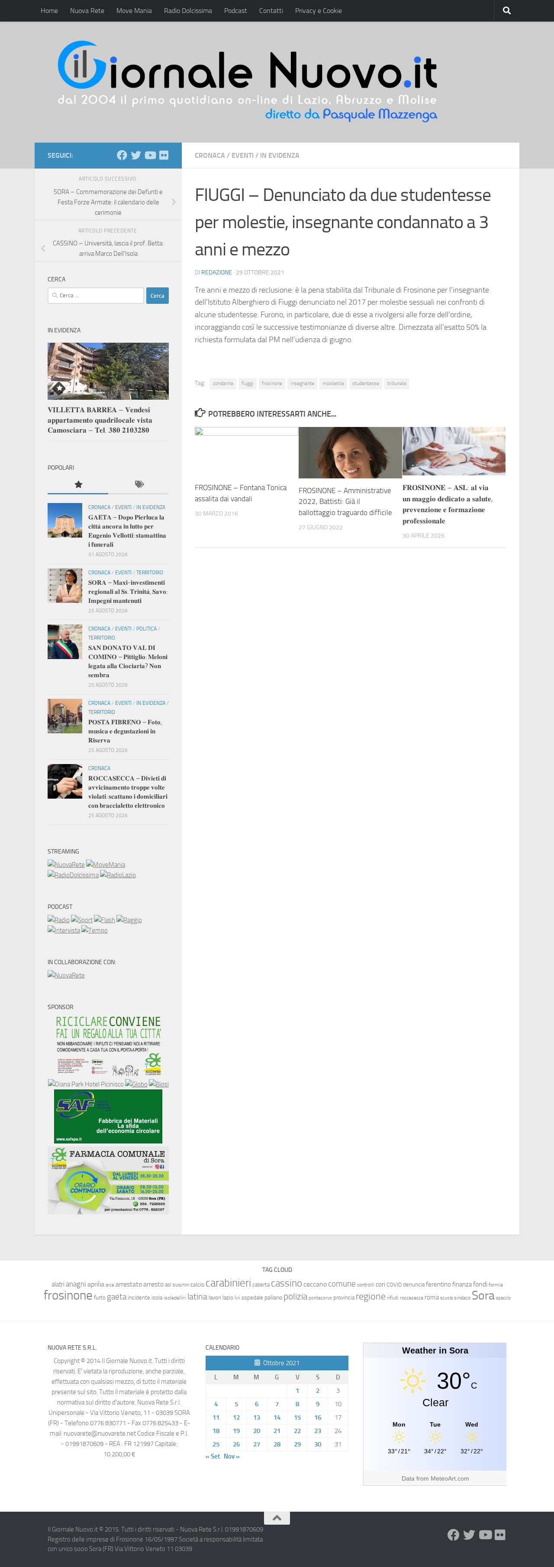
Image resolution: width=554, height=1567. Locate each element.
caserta (261, 1284)
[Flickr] (163, 155)
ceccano (315, 1284)
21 (277, 1431)
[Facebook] (122, 155)
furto (100, 1297)
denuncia (414, 1284)
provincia (343, 1297)
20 (256, 1431)
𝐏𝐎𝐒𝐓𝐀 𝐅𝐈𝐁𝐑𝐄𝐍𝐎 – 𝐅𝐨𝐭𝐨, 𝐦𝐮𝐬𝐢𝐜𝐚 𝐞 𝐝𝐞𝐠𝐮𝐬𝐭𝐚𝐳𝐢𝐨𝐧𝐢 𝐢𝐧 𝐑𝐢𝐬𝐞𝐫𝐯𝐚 (125, 731)
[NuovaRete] (66, 865)
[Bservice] (108, 1212)
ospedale (252, 1297)
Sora (483, 1295)
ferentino (438, 1284)
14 (277, 1417)
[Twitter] (136, 155)
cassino (286, 1283)
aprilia (95, 1284)
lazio (227, 1297)
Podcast (235, 10)
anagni (76, 1284)
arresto (153, 1284)
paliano (273, 1297)
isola (156, 1297)
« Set (213, 1456)
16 (317, 1417)
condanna (223, 383)
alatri (58, 1284)
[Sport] (82, 920)
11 (216, 1417)
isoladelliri (175, 1298)
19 (236, 1431)
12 (236, 1417)
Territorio (149, 573)
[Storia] (64, 930)
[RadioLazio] (118, 875)
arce (110, 1285)
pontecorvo (320, 1298)
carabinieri (228, 1283)
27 (256, 1444)
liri (237, 1297)
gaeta (116, 1297)
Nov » (232, 1456)
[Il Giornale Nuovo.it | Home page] (248, 82)
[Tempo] (94, 930)
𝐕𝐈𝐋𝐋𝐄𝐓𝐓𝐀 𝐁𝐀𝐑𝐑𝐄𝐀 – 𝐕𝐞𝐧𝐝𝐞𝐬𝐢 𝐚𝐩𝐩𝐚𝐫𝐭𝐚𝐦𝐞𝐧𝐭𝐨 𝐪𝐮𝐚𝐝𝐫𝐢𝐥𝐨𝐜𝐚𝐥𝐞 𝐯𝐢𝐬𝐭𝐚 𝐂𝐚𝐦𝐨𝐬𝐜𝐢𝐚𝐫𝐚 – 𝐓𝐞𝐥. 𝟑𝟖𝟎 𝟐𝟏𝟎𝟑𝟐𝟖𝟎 (100, 419)
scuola (446, 1298)
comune (342, 1284)
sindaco (462, 1298)
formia (496, 1285)
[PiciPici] (108, 1074)
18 (216, 1431)
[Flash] (104, 920)
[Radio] (59, 920)
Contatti (271, 10)
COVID (394, 1284)
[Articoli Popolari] (78, 485)
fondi (480, 1284)
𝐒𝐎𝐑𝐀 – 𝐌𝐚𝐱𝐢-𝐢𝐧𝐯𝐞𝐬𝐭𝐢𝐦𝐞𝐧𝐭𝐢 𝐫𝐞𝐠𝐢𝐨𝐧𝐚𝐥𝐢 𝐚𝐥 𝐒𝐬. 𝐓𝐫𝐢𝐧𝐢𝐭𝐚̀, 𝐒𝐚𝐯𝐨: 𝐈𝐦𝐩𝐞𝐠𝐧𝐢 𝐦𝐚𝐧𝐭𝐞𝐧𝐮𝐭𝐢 (127, 592)
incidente (139, 1297)
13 (256, 1417)
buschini (181, 1285)
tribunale (396, 383)
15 (297, 1417)
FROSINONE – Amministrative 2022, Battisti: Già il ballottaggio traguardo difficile (345, 501)
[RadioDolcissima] (73, 875)
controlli (365, 1285)
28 (277, 1444)
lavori (215, 1297)
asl (168, 1284)
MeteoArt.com (450, 1478)
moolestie (333, 383)
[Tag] (138, 485)
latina (197, 1296)
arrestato (129, 1284)
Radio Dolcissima (188, 10)
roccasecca (411, 1298)
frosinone (272, 383)
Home (49, 10)
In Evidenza (280, 155)
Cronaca (210, 155)
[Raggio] (129, 920)
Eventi (243, 155)
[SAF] (108, 1141)
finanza (462, 1284)
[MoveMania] (105, 865)
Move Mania (134, 10)
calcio (197, 1284)
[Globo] (136, 1084)
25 (216, 1444)
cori (380, 1284)
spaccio (503, 1298)
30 (317, 1444)
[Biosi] (159, 1084)
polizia (295, 1296)
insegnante (302, 383)
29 (297, 1444)
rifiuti (393, 1298)
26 (236, 1444)
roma (432, 1297)
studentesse (365, 383)
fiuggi (248, 383)
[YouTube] (150, 155)
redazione (216, 272)
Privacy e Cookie (318, 10)
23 (317, 1431)
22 (297, 1431)
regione (371, 1296)
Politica (146, 629)
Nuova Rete (87, 10)
